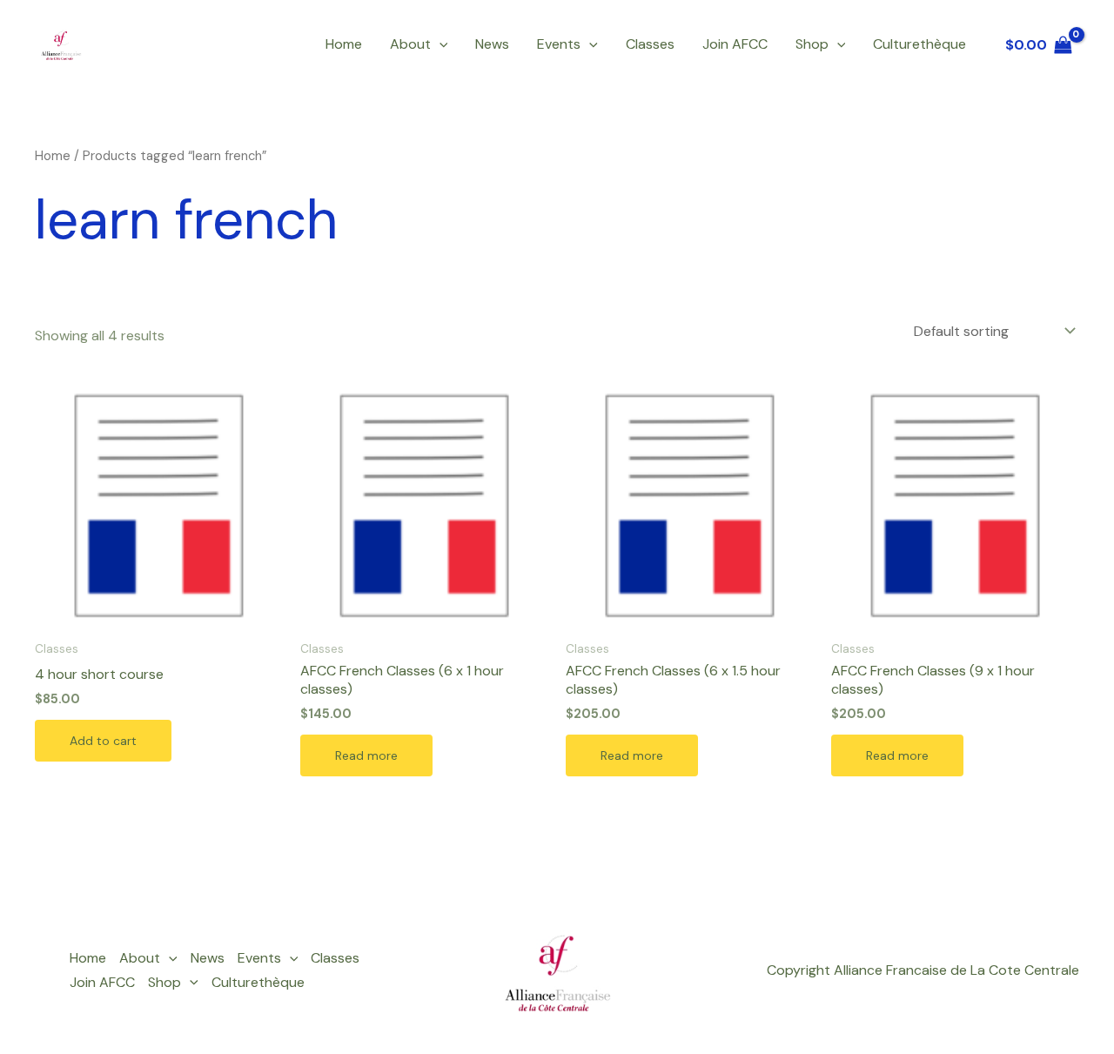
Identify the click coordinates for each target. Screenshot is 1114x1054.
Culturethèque (919, 44)
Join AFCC (735, 44)
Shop (812, 44)
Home (343, 44)
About (410, 44)
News (492, 44)
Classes (650, 44)
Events (558, 44)
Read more (366, 755)
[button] (439, 44)
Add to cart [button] (103, 741)
